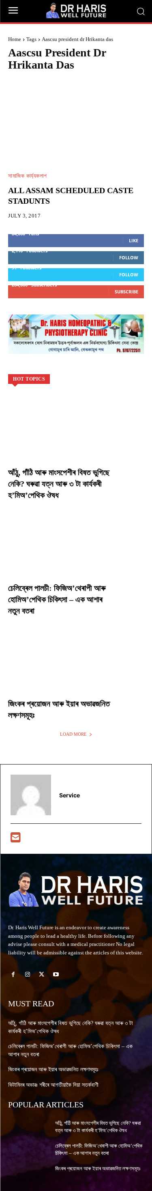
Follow (128, 257)
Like (133, 240)
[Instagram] (27, 974)
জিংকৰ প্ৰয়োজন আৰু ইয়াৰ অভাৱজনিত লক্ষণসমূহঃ (53, 1069)
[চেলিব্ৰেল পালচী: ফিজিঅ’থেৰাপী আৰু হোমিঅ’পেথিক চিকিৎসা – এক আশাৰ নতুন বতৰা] (76, 551)
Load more (73, 734)
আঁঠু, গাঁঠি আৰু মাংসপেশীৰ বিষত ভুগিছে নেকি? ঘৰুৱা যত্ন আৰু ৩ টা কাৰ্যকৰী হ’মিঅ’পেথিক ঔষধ (58, 484)
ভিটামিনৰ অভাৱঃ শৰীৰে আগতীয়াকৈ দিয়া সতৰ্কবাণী (53, 1085)
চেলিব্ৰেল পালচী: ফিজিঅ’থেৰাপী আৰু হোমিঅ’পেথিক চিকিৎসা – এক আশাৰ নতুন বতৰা (57, 599)
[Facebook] (13, 974)
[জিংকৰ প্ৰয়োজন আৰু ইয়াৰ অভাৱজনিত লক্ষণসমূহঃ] (76, 667)
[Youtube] (56, 974)
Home (14, 39)
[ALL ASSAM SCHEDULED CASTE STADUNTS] (76, 124)
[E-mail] (16, 839)
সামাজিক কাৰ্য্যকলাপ (27, 176)
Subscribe (126, 292)
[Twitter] (41, 974)
